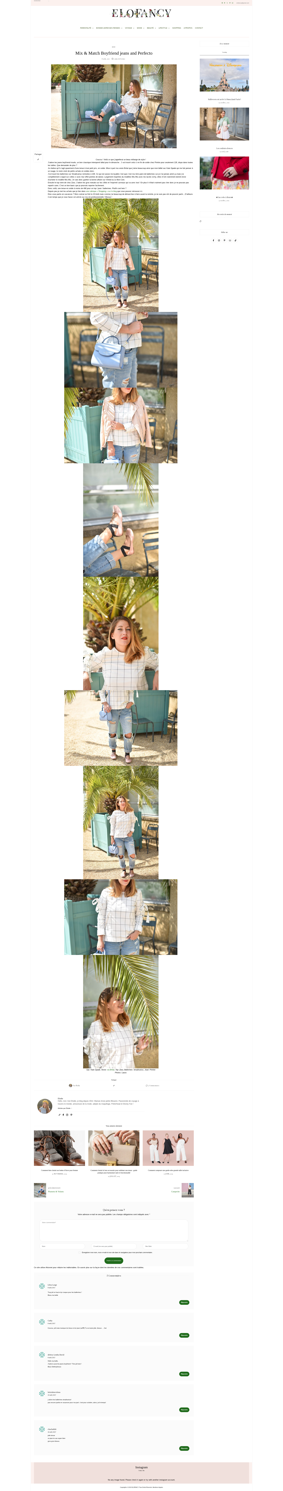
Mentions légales (158, 1487)
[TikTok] (235, 240)
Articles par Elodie (64, 1108)
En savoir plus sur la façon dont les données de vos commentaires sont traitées (110, 1267)
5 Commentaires (153, 1086)
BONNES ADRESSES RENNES (108, 28)
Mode (113, 47)
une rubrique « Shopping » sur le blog (101, 191)
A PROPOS (188, 28)
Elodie (78, 1086)
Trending (224, 52)
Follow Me (141, 1470)
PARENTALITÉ (85, 28)
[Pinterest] (229, 3)
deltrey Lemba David (56, 1355)
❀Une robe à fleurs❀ (224, 197)
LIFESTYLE (163, 28)
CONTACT (199, 28)
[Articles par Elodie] (71, 1086)
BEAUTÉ (150, 28)
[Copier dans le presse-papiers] (38, 159)
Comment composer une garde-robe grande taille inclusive (59, 1170)
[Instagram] (222, 3)
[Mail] (232, 3)
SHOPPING (176, 28)
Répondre (184, 1302)
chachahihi (52, 1429)
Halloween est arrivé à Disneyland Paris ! (224, 99)
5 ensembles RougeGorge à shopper (168, 1170)
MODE (139, 28)
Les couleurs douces (224, 148)
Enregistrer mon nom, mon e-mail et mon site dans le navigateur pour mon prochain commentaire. (117, 1252)
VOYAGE (128, 28)
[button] (37, 1155)
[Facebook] (224, 3)
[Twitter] (227, 3)
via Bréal (110, 1070)
